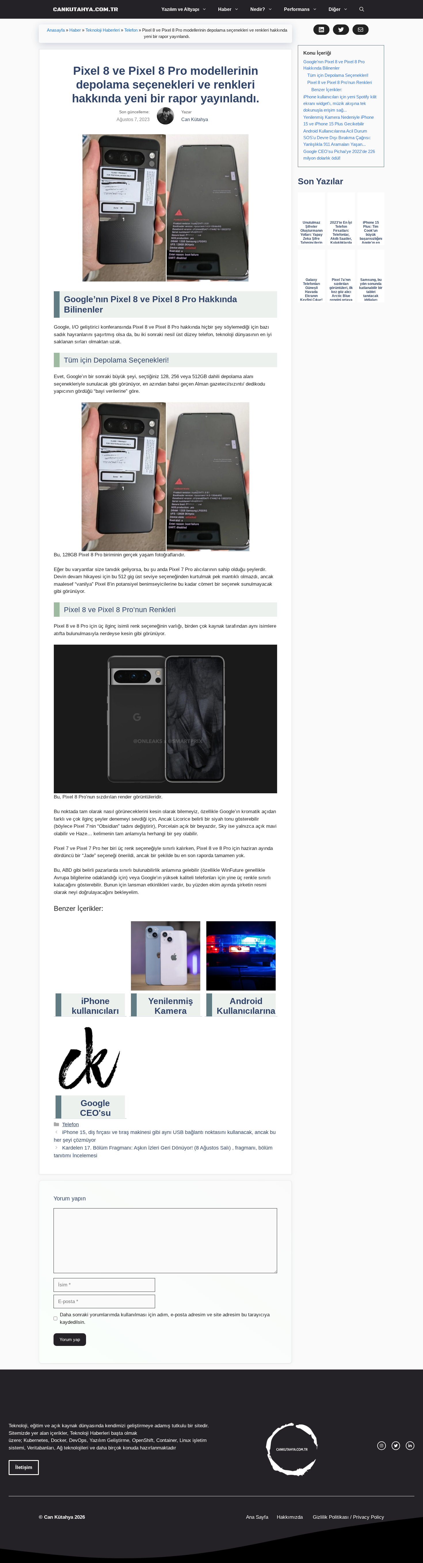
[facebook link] (410, 1445)
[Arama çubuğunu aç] (362, 9)
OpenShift (142, 1440)
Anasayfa (56, 30)
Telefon (131, 30)
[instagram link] (381, 1445)
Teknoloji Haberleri (102, 30)
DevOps (78, 1440)
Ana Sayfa (257, 1517)
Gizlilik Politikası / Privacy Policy (347, 1517)
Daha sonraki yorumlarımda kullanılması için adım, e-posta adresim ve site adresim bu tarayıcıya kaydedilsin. (165, 1318)
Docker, (59, 1440)
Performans (297, 9)
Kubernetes (36, 1440)
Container (166, 1440)
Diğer (334, 9)
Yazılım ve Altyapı (180, 9)
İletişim (23, 1467)
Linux (185, 1440)
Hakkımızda (290, 1517)
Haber (224, 9)
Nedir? (257, 9)
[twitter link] (396, 1445)
